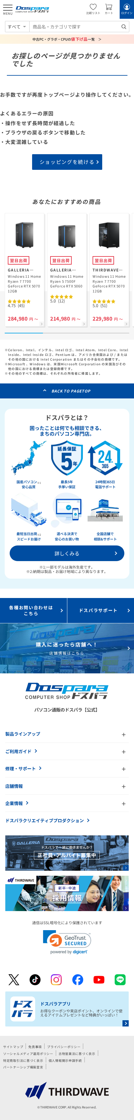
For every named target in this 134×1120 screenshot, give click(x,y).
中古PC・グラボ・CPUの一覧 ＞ (67, 39)
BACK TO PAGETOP (70, 390)
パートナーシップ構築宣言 (23, 1067)
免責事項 (35, 1046)
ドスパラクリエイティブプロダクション (44, 820)
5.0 (57, 301)
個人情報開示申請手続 (65, 1060)
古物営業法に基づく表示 (77, 1053)
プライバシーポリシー (63, 1046)
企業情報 (14, 803)
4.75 (16, 305)
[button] (67, 942)
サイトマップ (13, 1046)
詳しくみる (67, 553)
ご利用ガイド (18, 751)
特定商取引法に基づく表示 (23, 1060)
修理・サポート (20, 768)
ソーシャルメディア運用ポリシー (28, 1053)
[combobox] (79, 26)
